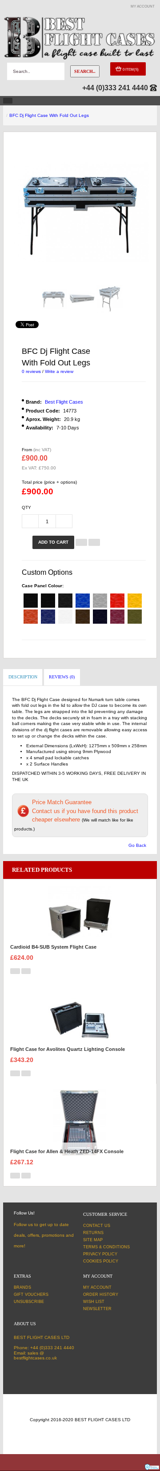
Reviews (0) (62, 676)
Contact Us (96, 1225)
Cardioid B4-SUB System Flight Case (53, 947)
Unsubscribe (29, 1301)
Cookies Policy (100, 1261)
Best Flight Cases (64, 402)
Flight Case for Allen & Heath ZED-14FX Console (67, 1151)
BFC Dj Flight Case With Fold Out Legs (49, 115)
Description (22, 676)
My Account (97, 1287)
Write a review (59, 371)
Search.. (85, 71)
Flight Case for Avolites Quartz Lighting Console (67, 1049)
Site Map (93, 1240)
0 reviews (31, 371)
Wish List (93, 1301)
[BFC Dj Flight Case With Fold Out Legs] (53, 299)
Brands (22, 1287)
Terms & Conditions (106, 1247)
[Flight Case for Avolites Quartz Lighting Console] (80, 1020)
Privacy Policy (100, 1254)
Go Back (137, 845)
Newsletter (97, 1309)
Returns (93, 1233)
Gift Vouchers (31, 1294)
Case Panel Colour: (43, 585)
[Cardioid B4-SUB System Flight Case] (80, 917)
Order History (100, 1294)
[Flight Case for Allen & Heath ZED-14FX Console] (80, 1122)
